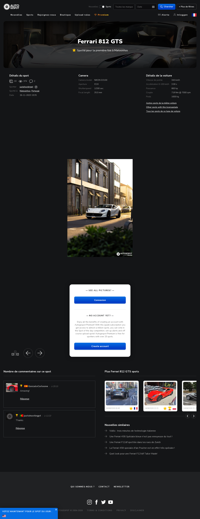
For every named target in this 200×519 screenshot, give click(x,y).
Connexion (100, 300)
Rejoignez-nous (46, 14)
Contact (104, 486)
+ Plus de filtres (186, 6)
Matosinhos (25, 91)
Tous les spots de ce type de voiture (163, 111)
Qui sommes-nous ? (82, 486)
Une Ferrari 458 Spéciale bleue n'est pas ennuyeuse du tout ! (140, 436)
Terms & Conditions (99, 510)
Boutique (65, 14)
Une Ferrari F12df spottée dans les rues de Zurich (135, 442)
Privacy (121, 510)
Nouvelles (93, 7)
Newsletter (121, 486)
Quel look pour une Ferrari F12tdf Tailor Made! (133, 453)
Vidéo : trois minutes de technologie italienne (132, 430)
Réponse (24, 398)
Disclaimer (137, 510)
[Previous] (188, 416)
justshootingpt (26, 86)
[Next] (193, 416)
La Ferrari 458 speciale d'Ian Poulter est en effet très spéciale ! (142, 448)
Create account (100, 346)
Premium (103, 14)
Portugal (35, 91)
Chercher (168, 6)
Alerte (165, 14)
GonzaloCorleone (38, 386)
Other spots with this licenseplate (162, 107)
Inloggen (182, 14)
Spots (108, 7)
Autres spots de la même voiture (161, 103)
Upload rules (82, 14)
